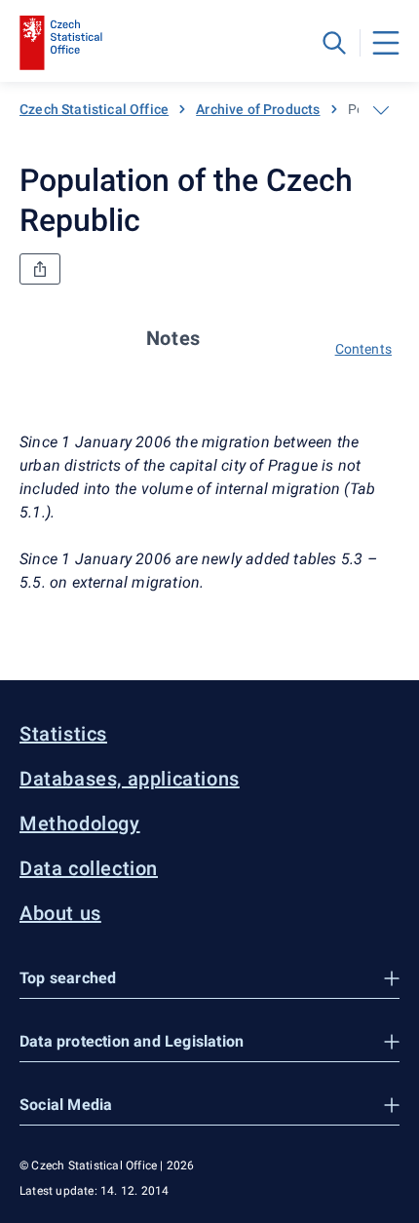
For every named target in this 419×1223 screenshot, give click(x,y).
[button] (209, 979)
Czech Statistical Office (94, 109)
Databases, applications (129, 778)
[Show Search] (334, 43)
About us (60, 913)
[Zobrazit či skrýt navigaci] (381, 110)
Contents (363, 349)
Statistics (63, 733)
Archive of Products (258, 109)
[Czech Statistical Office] (60, 43)
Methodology (79, 823)
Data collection (88, 868)
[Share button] (39, 269)
